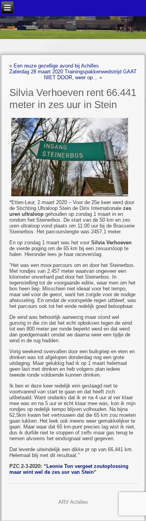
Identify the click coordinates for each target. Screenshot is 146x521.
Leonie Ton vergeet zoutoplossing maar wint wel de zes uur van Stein (68, 469)
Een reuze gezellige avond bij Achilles (56, 66)
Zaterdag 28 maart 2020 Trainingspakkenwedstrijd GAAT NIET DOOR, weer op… (73, 74)
